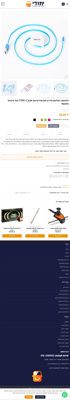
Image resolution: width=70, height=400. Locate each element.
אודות (67, 256)
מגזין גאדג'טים (64, 267)
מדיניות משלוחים (63, 260)
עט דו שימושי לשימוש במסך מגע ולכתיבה (35, 229)
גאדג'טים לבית (64, 291)
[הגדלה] (66, 77)
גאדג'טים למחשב (63, 312)
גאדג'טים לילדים (64, 294)
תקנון (67, 274)
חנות (67, 253)
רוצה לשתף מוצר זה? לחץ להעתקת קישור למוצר (51, 151)
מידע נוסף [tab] (65, 187)
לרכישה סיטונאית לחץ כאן (35, 157)
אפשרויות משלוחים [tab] (46, 187)
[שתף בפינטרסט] (53, 176)
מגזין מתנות (65, 270)
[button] (64, 394)
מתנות (67, 322)
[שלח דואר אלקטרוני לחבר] (57, 176)
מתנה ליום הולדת (63, 339)
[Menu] (67, 4)
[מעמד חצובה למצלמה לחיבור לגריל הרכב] (58, 215)
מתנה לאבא (65, 325)
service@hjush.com (54, 364)
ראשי (67, 249)
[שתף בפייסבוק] (63, 176)
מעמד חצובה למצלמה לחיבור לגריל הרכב (58, 229)
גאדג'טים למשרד (63, 305)
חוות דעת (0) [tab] (57, 187)
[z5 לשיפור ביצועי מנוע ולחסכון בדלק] (12, 215)
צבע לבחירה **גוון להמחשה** (60, 119)
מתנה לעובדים (64, 346)
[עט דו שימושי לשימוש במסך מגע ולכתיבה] (35, 215)
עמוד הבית (66, 98)
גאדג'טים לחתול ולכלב (62, 298)
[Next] (3, 45)
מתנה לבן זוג (65, 332)
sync (64, 169)
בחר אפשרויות (34, 236)
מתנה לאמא (65, 329)
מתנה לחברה (65, 336)
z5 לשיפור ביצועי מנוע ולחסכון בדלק (11, 229)
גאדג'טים (58, 98)
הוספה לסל (53, 126)
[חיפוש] (63, 4)
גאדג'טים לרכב (64, 308)
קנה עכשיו (41, 126)
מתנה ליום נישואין (63, 343)
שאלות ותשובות (64, 263)
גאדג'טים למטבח (63, 301)
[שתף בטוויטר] (60, 176)
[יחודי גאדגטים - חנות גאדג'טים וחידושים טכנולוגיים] (35, 4)
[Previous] (65, 45)
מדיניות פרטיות (64, 277)
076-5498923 (47, 355)
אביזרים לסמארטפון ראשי (48, 98)
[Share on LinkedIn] (50, 176)
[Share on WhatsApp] (66, 176)
